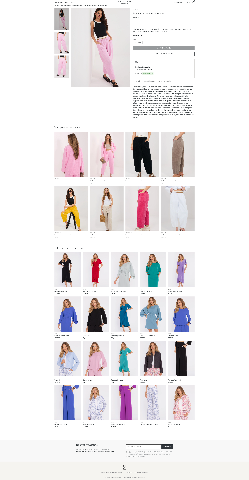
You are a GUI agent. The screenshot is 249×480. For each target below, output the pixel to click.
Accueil (56, 5)
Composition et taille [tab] (164, 81)
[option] (61, 43)
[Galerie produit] (100, 47)
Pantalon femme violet (118, 424)
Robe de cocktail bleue (62, 336)
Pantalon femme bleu (61, 424)
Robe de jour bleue (117, 336)
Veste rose (57, 181)
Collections (63, 5)
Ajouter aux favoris (165, 54)
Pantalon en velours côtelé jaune (65, 235)
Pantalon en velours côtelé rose (100, 181)
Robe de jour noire (60, 291)
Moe (55, 289)
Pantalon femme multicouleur (149, 424)
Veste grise (143, 380)
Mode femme (72, 5)
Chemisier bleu (173, 336)
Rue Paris (137, 9)
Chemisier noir (87, 336)
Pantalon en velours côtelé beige (171, 181)
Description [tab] (137, 81)
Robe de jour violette (175, 291)
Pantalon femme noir (174, 380)
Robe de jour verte (146, 291)
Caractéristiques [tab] (149, 81)
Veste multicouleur (89, 424)
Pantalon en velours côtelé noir (135, 181)
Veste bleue (58, 380)
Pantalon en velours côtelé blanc (171, 235)
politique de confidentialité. (137, 456)
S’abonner (167, 446)
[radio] (137, 42)
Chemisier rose (87, 380)
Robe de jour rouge (89, 291)
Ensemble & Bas (81, 5)
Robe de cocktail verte (118, 291)
